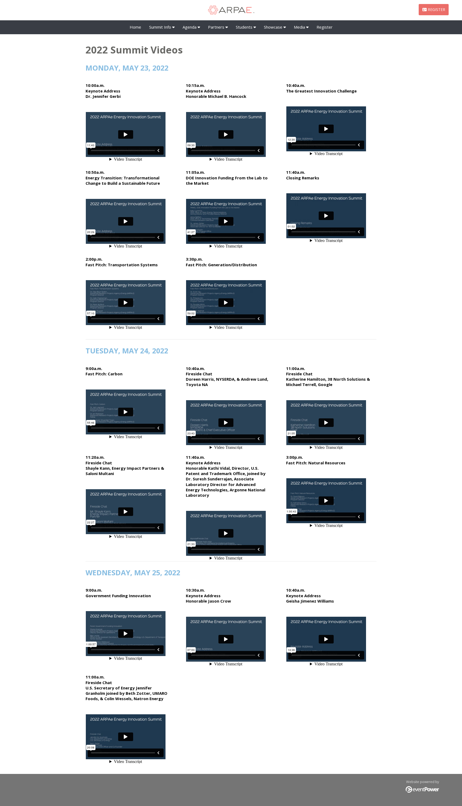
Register (325, 27)
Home (135, 27)
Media (300, 27)
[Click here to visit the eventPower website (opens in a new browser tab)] (422, 791)
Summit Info (160, 27)
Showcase (273, 27)
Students (244, 27)
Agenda (190, 27)
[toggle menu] (173, 27)
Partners (216, 27)
